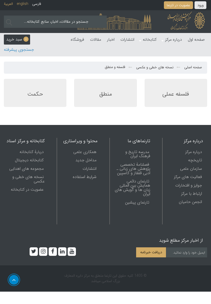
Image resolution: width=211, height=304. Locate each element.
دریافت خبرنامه (151, 252)
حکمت (35, 94)
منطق (105, 94)
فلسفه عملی (175, 94)
